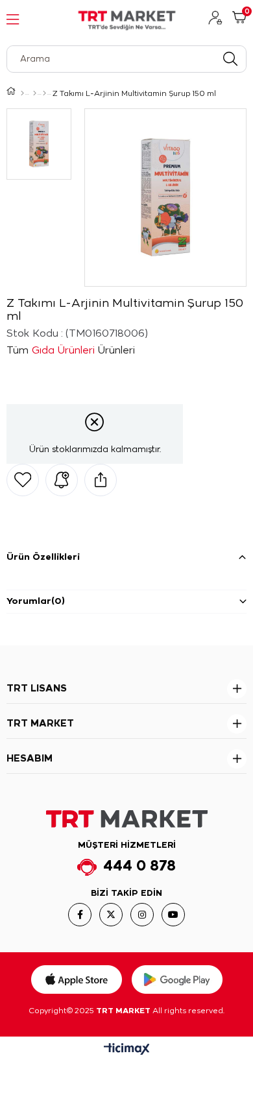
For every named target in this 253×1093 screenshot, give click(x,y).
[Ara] (230, 59)
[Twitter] (111, 914)
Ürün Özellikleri (43, 557)
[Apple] (76, 979)
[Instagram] (142, 914)
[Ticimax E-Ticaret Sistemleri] (127, 1050)
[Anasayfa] (22, 94)
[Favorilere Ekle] (22, 480)
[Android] (177, 979)
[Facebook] (79, 914)
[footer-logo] (127, 819)
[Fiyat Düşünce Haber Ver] (61, 480)
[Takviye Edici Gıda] (44, 94)
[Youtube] (173, 914)
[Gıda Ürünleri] (34, 94)
